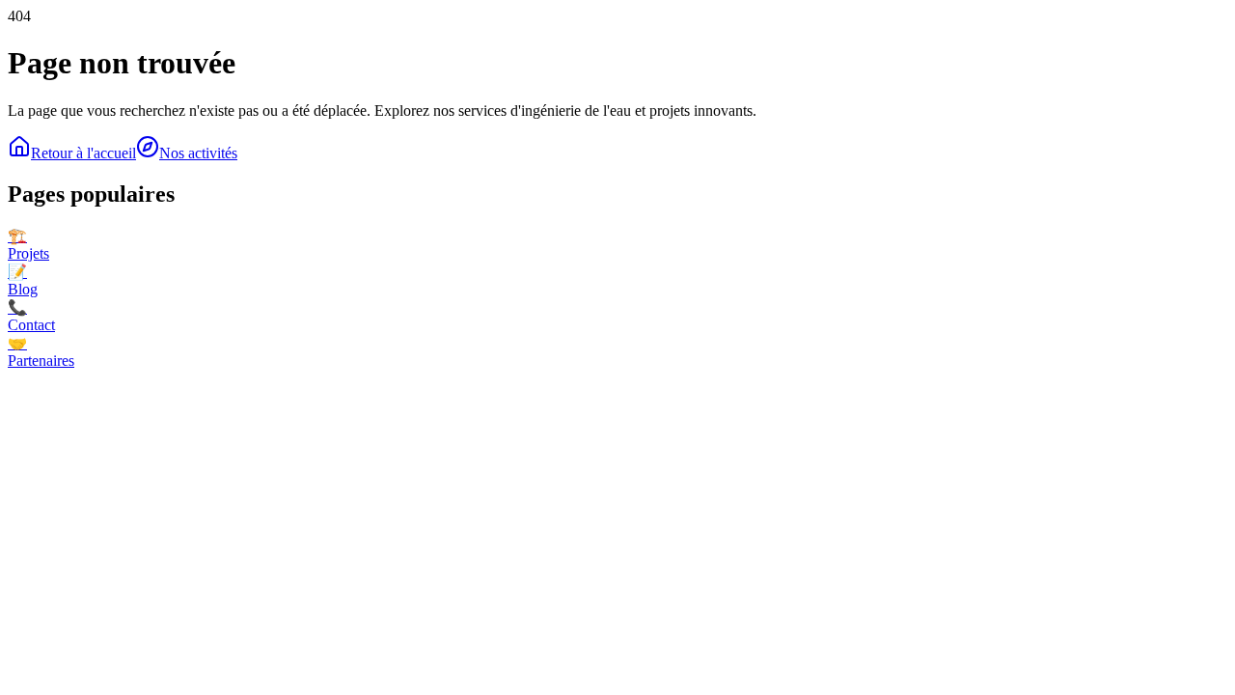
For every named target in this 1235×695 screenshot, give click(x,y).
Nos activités (198, 153)
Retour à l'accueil (83, 153)
